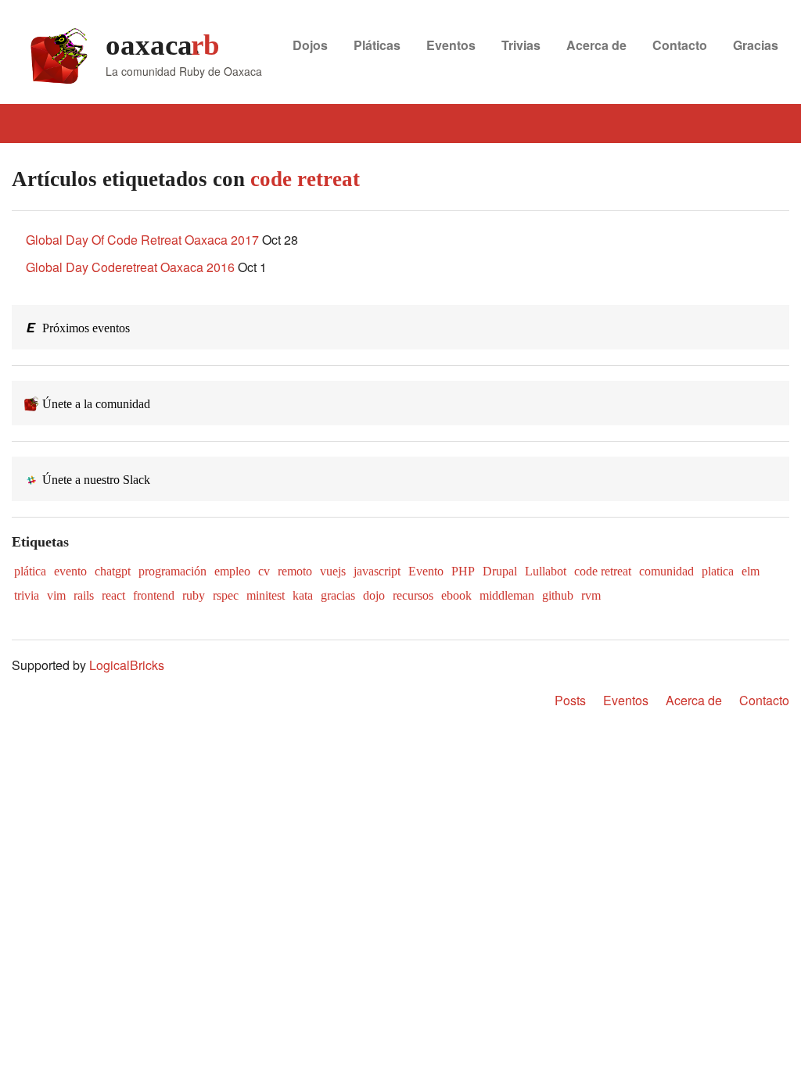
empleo (232, 571)
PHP (463, 571)
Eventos (451, 45)
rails (84, 595)
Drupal (500, 571)
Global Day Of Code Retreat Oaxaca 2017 (142, 240)
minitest (265, 595)
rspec (226, 595)
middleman (507, 595)
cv (264, 571)
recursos (413, 595)
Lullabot (545, 571)
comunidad (666, 571)
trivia (26, 595)
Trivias (521, 45)
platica (718, 571)
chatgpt (113, 571)
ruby (193, 595)
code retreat (602, 571)
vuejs (333, 571)
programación (172, 571)
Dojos (310, 45)
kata (303, 595)
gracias (338, 595)
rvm (591, 595)
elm (751, 571)
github (557, 595)
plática (30, 571)
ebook (456, 595)
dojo (374, 595)
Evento (426, 571)
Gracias (755, 45)
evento (70, 571)
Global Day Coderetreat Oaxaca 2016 (130, 267)
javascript (377, 571)
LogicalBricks (126, 665)
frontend (153, 595)
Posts (570, 700)
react (113, 595)
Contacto (679, 45)
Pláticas (377, 45)
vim (56, 595)
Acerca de (596, 45)
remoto (295, 571)
